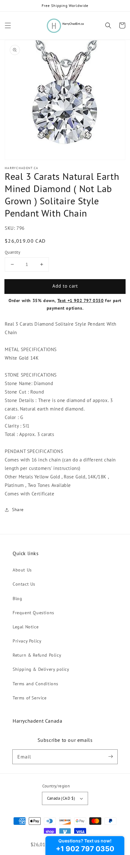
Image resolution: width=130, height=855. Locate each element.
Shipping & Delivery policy (41, 669)
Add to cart (65, 286)
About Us (22, 570)
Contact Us (24, 584)
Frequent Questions (33, 612)
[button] (8, 25)
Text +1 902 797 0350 (80, 300)
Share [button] (18, 509)
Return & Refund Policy (37, 655)
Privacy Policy (27, 641)
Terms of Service (30, 698)
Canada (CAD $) (61, 798)
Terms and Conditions (35, 684)
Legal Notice (25, 627)
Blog (17, 598)
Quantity (12, 252)
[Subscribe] (110, 757)
